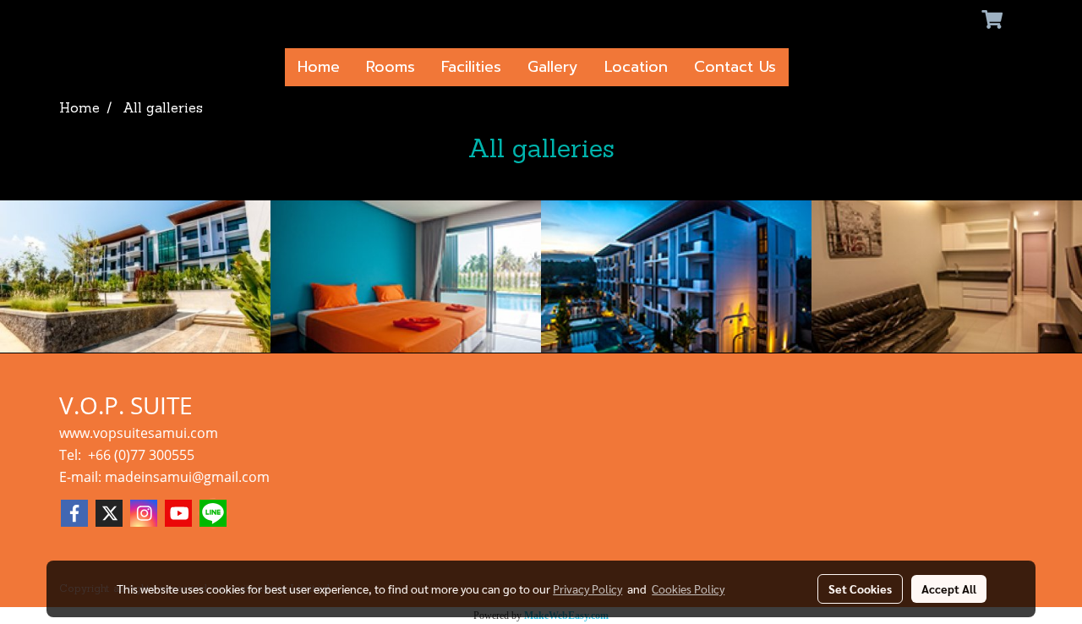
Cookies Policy (688, 588)
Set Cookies (860, 588)
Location (636, 67)
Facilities (471, 67)
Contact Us (735, 67)
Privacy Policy (587, 588)
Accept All (948, 588)
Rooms (390, 67)
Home (319, 67)
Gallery (552, 67)
